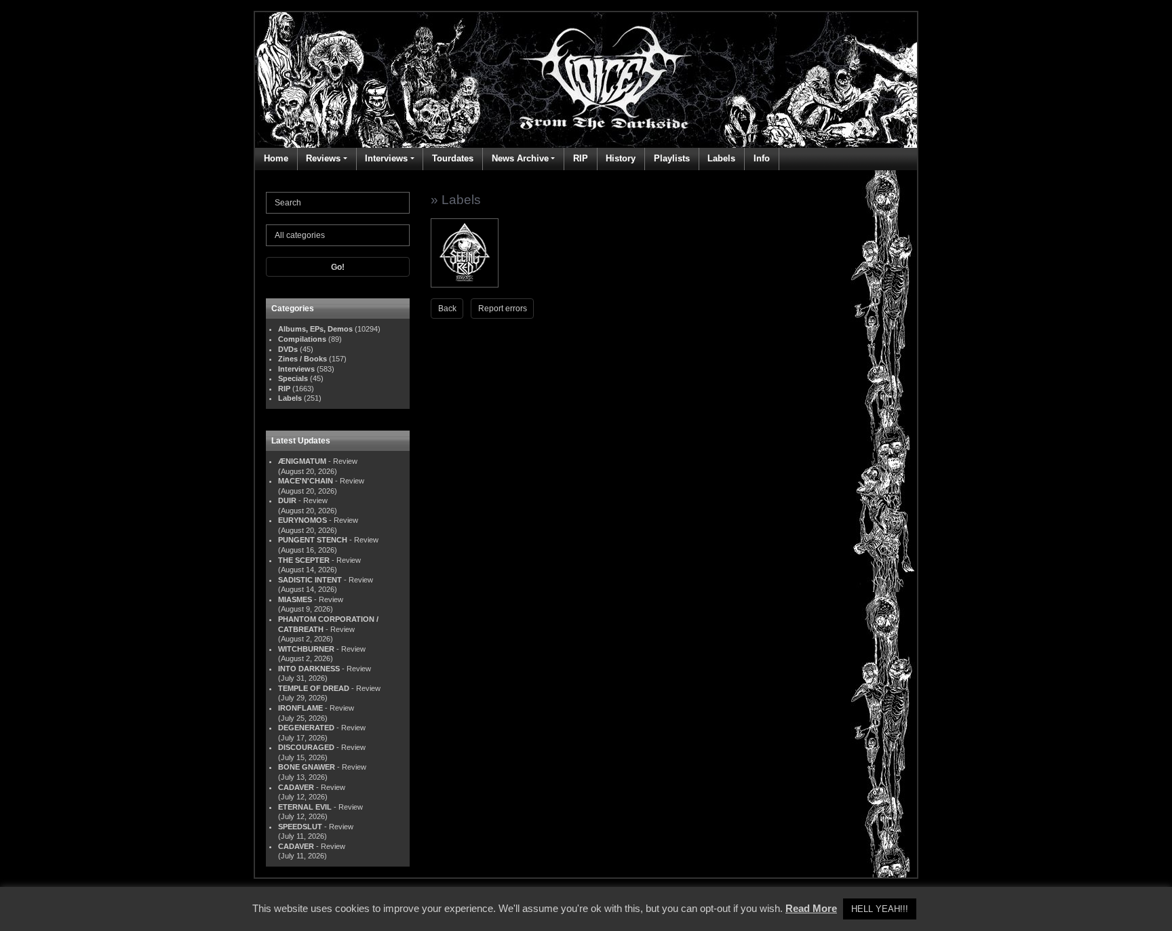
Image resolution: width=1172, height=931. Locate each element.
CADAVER (296, 787)
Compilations (302, 339)
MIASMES (295, 599)
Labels (721, 158)
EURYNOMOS (302, 520)
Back (447, 308)
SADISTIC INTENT (310, 580)
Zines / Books (302, 359)
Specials (293, 378)
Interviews (386, 158)
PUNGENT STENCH (312, 540)
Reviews (323, 158)
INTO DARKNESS (309, 669)
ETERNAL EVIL (305, 807)
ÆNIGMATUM (302, 461)
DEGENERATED (306, 728)
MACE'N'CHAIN (305, 481)
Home (276, 158)
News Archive (520, 158)
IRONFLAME (300, 708)
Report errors (502, 308)
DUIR (287, 500)
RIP (580, 158)
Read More (811, 908)
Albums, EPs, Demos (315, 329)
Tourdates (452, 158)
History (621, 158)
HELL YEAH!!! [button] (879, 909)
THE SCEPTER (304, 560)
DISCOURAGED (306, 747)
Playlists (672, 158)
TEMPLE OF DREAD (313, 688)
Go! (338, 267)
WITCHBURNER (306, 649)
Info (762, 158)
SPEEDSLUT (300, 827)
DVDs (288, 349)
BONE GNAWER (306, 767)
